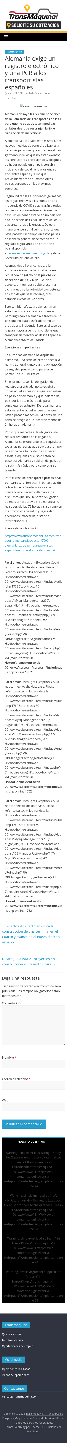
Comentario (11, 1003)
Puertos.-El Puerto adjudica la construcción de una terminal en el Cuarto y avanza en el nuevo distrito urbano (31, 934)
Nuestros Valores (12, 1340)
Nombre (9, 1057)
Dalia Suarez (36, 93)
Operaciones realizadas (16, 1369)
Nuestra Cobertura (32, 1141)
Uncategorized (14, 51)
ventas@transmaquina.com (20, 1396)
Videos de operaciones (15, 1375)
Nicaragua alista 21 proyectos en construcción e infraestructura (29, 961)
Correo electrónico (16, 1079)
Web (5, 1100)
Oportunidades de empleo (18, 1346)
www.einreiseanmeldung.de (29, 253)
